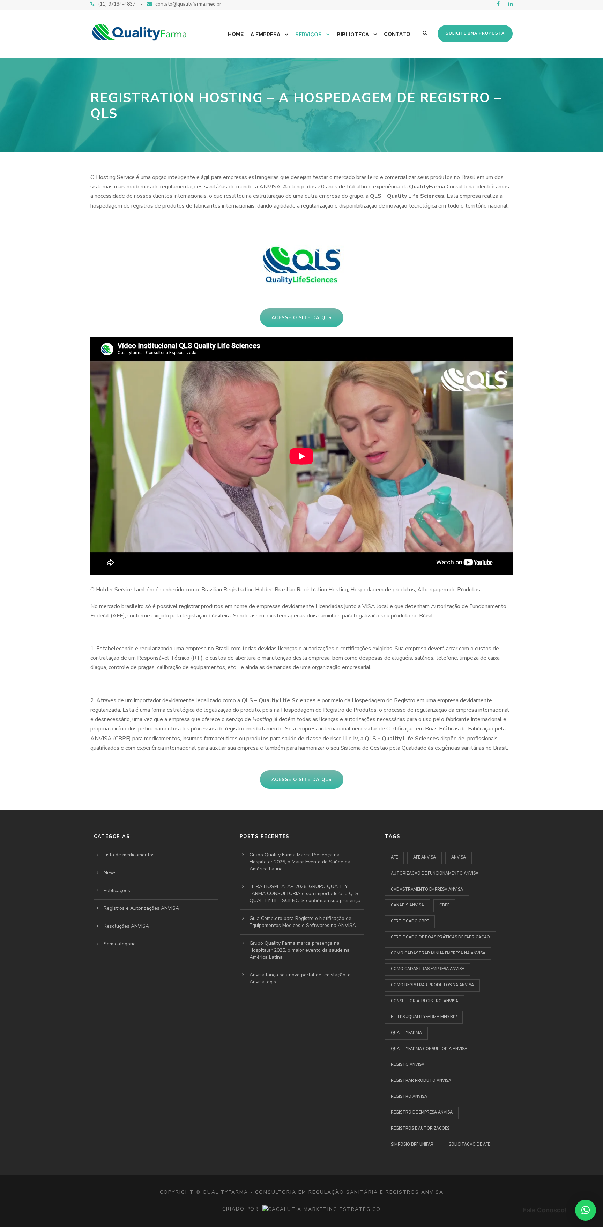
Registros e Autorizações (420, 1128)
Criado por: (242, 1209)
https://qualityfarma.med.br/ (424, 1016)
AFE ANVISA (424, 857)
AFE (394, 857)
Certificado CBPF (410, 921)
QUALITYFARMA (406, 1032)
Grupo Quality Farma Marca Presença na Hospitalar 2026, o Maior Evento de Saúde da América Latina (300, 862)
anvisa (458, 857)
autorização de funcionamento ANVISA (434, 873)
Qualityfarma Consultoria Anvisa (429, 1048)
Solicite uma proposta (475, 33)
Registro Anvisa (409, 1096)
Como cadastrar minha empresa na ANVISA (438, 953)
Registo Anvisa (407, 1064)
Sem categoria (120, 944)
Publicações (117, 890)
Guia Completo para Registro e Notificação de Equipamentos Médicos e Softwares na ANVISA (303, 922)
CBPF (444, 905)
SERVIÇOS (308, 34)
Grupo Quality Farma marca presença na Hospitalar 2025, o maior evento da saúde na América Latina (300, 950)
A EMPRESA (265, 34)
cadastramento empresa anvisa (427, 889)
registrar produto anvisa (421, 1080)
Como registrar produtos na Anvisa (432, 985)
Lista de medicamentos (129, 855)
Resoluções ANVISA (126, 926)
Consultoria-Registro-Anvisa (424, 1001)
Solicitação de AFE (469, 1144)
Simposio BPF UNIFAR (412, 1144)
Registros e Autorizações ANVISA (141, 908)
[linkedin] (510, 4)
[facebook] (498, 4)
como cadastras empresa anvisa (427, 969)
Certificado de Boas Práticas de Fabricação (440, 937)
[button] (585, 1210)
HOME (236, 34)
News (110, 872)
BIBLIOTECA (353, 34)
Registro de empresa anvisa (422, 1112)
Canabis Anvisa (407, 905)
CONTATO (397, 34)
